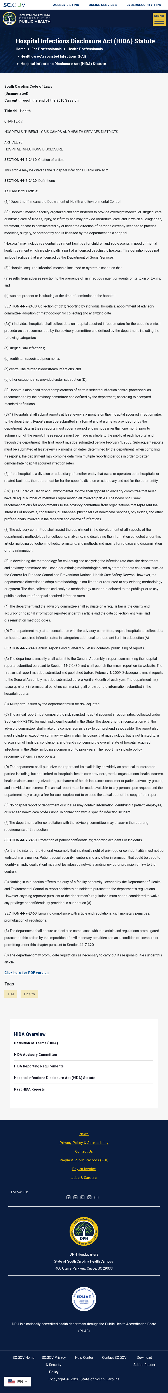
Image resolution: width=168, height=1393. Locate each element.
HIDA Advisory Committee (35, 1055)
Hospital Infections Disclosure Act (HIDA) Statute (54, 1078)
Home (21, 49)
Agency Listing (66, 5)
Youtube (96, 1197)
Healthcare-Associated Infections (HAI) (53, 56)
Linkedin (75, 1197)
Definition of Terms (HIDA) (36, 1043)
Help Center (84, 1357)
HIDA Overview (30, 1034)
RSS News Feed (82, 1197)
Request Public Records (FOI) (84, 1160)
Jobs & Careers (84, 1178)
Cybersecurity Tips (143, 5)
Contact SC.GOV (114, 1357)
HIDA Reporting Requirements (39, 1066)
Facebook (68, 1197)
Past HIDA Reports (29, 1089)
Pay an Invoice (84, 1169)
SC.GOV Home (24, 1357)
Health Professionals (85, 49)
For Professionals (47, 49)
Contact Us (84, 1151)
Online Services (103, 5)
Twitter (89, 1197)
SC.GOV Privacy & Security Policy (54, 1364)
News (84, 1134)
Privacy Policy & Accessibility (84, 1143)
